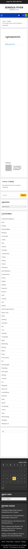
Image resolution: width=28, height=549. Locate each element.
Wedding (4, 420)
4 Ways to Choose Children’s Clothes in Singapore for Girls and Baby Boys (13, 535)
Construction (5, 253)
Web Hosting (5, 417)
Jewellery (4, 323)
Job (3, 326)
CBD (3, 243)
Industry (4, 319)
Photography (5, 364)
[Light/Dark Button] (19, 15)
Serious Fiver (14, 7)
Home (3, 542)
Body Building (6, 229)
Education (5, 267)
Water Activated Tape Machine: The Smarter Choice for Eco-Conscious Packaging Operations (12, 528)
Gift (3, 302)
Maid (3, 340)
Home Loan (5, 312)
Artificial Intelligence (8, 219)
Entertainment (6, 271)
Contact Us (17, 542)
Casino (3, 239)
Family (4, 281)
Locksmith (5, 337)
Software (4, 396)
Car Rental (5, 236)
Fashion (4, 285)
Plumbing (4, 368)
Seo (3, 382)
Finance (4, 292)
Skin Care (4, 389)
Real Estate (5, 371)
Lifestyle (4, 333)
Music (3, 351)
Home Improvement (8, 309)
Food (3, 295)
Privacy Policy (9, 542)
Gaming (4, 298)
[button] (2, 15)
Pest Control (5, 357)
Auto (3, 222)
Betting (4, 226)
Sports (3, 403)
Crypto (4, 257)
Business (4, 233)
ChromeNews (13, 547)
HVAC (3, 316)
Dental (3, 264)
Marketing (5, 344)
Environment (5, 274)
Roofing (4, 375)
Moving (4, 347)
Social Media (5, 392)
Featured (4, 288)
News (3, 354)
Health (4, 305)
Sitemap (23, 542)
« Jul (3, 488)
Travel (3, 410)
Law (3, 330)
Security (4, 378)
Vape (3, 413)
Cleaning (4, 250)
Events (4, 278)
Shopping (4, 385)
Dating (4, 260)
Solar (3, 399)
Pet (3, 361)
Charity (4, 246)
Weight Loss (5, 423)
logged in (12, 185)
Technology (5, 406)
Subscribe (26, 15)
